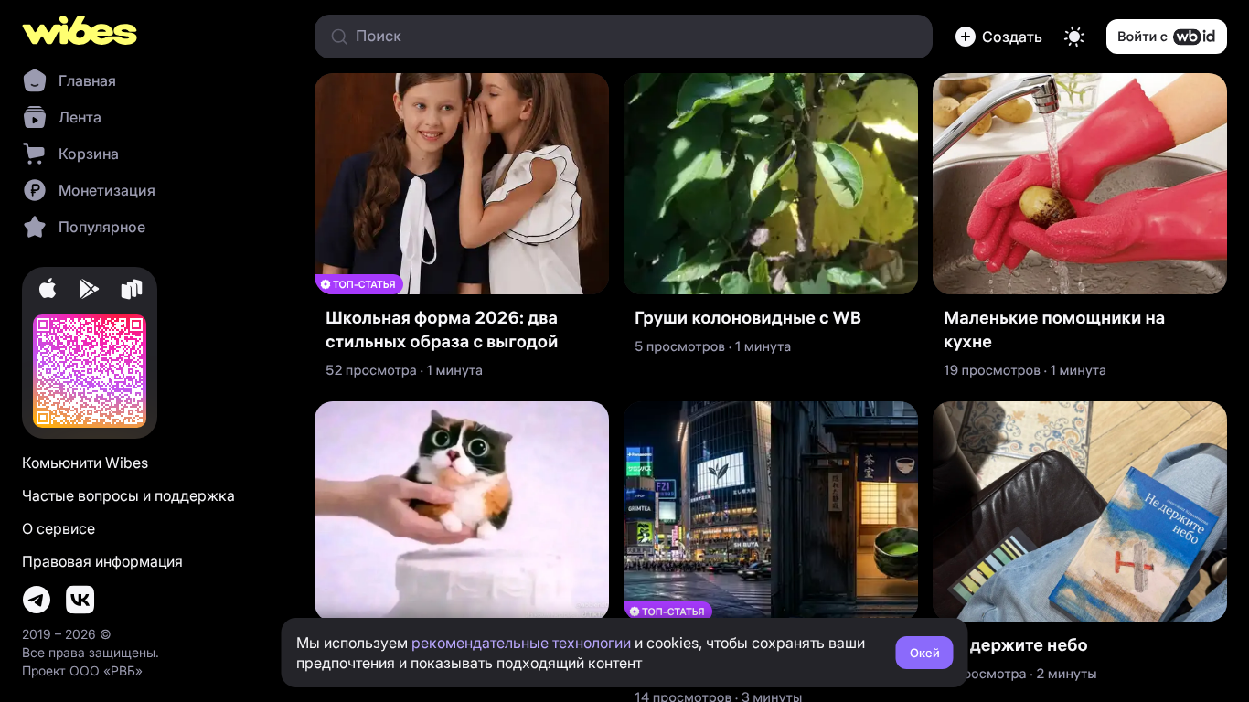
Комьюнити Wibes (85, 462)
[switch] (1074, 36)
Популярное (102, 227)
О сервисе (58, 528)
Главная (87, 80)
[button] (998, 36)
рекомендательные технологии (521, 642)
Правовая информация (102, 561)
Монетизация (107, 190)
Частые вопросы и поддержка (128, 495)
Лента (80, 117)
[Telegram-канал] (36, 599)
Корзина (89, 153)
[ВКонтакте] (80, 599)
